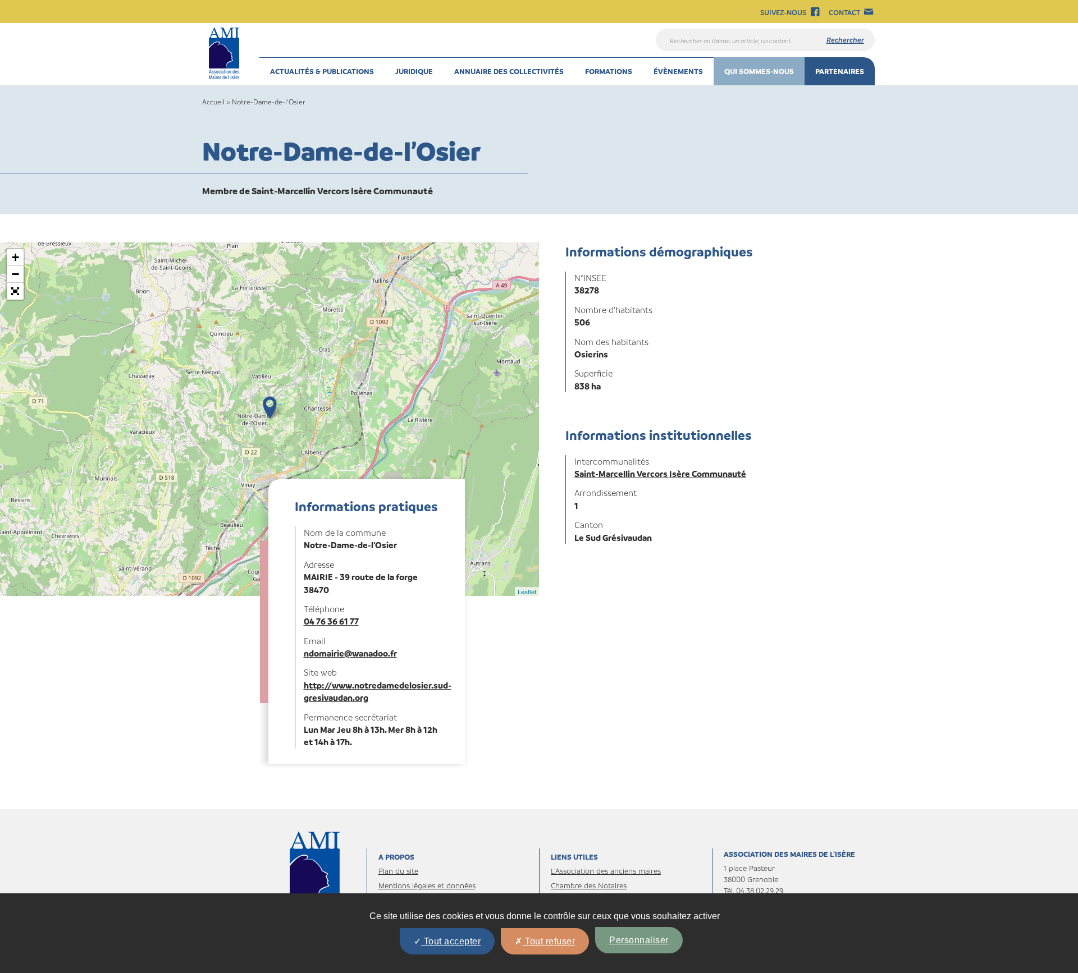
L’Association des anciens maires (606, 870)
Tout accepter (451, 941)
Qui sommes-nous (759, 71)
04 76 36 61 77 (331, 621)
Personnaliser (639, 940)
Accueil (213, 101)
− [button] (15, 274)
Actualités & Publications (322, 71)
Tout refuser (549, 941)
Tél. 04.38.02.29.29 (753, 890)
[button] (15, 291)
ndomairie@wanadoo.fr (350, 653)
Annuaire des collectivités (509, 71)
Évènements (678, 71)
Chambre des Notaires (589, 885)
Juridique (414, 71)
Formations (608, 71)
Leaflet (527, 591)
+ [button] (15, 257)
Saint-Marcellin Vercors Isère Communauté (660, 473)
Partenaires (839, 71)
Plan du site (398, 870)
